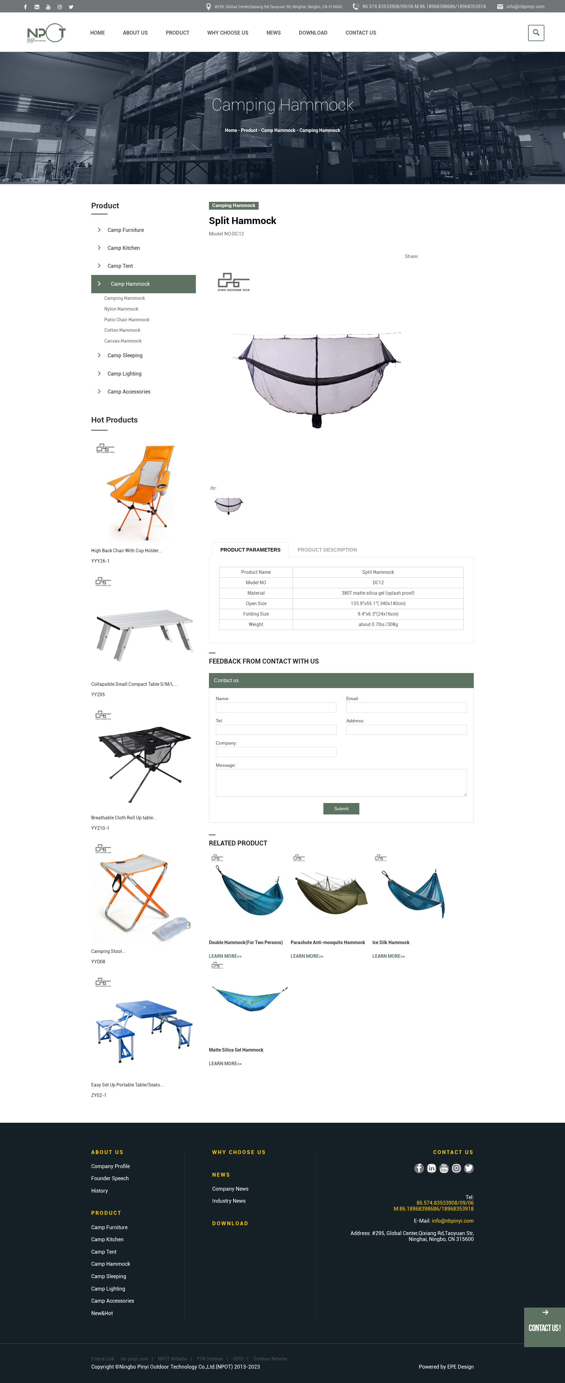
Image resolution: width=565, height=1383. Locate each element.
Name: (223, 698)
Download (313, 33)
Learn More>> (225, 956)
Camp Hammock (278, 130)
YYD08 (98, 961)
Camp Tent (120, 266)
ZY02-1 (99, 1095)
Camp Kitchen (124, 248)
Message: (226, 765)
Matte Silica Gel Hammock (236, 1050)
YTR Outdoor (210, 1358)
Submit (341, 808)
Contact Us (361, 33)
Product (177, 33)
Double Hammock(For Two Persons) (246, 942)
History (99, 1191)
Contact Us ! (544, 1328)
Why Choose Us (239, 1152)
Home (97, 33)
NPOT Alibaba (172, 1358)
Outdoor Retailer (270, 1358)
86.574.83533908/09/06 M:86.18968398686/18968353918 (424, 6)
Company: (226, 743)
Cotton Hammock (122, 330)
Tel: (219, 720)
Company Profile (110, 1166)
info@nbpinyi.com (525, 6)
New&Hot (102, 1313)
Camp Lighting (125, 374)
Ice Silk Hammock (391, 942)
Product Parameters (250, 550)
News (273, 33)
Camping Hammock (320, 130)
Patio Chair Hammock (126, 319)
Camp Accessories (129, 392)
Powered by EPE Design (446, 1367)
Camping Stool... (108, 951)
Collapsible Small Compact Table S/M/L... (134, 684)
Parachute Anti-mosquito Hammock (328, 942)
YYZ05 (98, 694)
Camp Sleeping (125, 355)
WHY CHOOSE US (227, 33)
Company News (230, 1189)
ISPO (238, 1358)
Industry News (229, 1201)
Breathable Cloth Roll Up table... (124, 817)
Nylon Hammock (121, 309)
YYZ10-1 (100, 828)
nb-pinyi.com (134, 1358)
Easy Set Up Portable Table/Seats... (127, 1084)
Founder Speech (110, 1179)
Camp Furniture (126, 230)
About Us (135, 33)
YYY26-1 (100, 561)
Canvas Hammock (123, 341)
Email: (352, 698)
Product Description (327, 550)
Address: (355, 720)
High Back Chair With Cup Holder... (126, 550)
